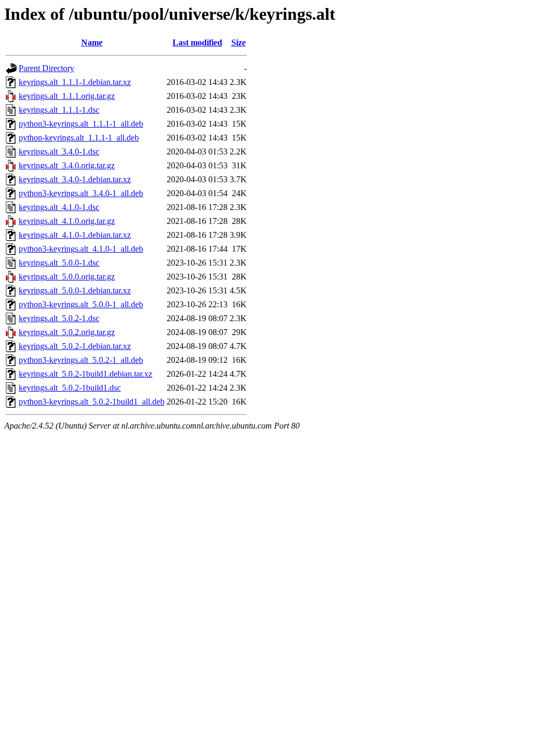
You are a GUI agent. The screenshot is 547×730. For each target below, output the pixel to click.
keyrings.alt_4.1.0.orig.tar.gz (67, 221)
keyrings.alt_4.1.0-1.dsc (59, 207)
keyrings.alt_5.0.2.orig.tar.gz (67, 332)
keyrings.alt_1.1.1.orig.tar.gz (67, 95)
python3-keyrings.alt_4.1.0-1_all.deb (81, 248)
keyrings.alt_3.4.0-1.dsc (59, 151)
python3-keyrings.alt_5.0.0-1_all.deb (81, 304)
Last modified (197, 42)
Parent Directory (46, 68)
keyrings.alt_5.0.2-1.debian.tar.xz (75, 346)
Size (238, 42)
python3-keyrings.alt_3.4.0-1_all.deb (81, 193)
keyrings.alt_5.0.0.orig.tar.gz (67, 276)
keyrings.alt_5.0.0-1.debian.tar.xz (75, 290)
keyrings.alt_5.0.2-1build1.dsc (70, 387)
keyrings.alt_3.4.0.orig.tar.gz (67, 165)
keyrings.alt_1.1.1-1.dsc (59, 109)
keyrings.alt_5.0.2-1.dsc (59, 318)
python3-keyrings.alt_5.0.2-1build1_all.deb (92, 401)
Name (92, 42)
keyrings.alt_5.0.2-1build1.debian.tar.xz (85, 373)
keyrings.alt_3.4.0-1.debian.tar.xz (75, 179)
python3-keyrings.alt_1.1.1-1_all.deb (81, 123)
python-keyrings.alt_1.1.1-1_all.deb (79, 137)
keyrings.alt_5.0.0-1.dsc (59, 262)
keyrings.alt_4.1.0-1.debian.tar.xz (75, 234)
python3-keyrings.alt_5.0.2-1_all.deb (81, 359)
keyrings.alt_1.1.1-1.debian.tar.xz (75, 82)
